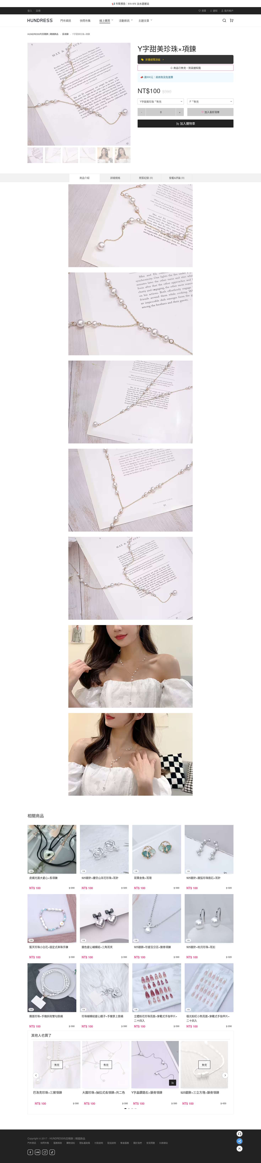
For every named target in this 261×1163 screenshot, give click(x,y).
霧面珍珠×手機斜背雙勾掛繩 (46, 1016)
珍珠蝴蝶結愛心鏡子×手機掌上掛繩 (102, 1016)
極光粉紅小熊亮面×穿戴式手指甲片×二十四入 (208, 1018)
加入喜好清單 (211, 112)
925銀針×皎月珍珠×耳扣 (200, 947)
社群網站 (163, 1142)
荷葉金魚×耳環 (143, 878)
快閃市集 (44, 1142)
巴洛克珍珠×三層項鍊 (47, 1092)
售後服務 (124, 1142)
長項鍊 (65, 33)
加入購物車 (187, 123)
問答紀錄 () (146, 177)
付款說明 (98, 1142)
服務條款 (57, 1142)
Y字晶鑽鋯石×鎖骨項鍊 (146, 1092)
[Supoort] (239, 1134)
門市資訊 (32, 1142)
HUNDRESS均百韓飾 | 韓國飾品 (43, 33)
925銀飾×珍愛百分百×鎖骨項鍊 (152, 947)
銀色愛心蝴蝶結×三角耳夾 (97, 947)
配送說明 (111, 1142)
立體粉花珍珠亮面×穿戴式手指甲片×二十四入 (155, 1018)
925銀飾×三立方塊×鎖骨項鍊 (200, 1092)
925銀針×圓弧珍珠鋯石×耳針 (203, 878)
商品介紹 (84, 177)
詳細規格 (115, 177)
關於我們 (137, 1142)
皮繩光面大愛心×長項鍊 (43, 878)
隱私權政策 (84, 1142)
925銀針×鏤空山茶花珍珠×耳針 (100, 878)
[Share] (239, 1141)
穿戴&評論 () (176, 177)
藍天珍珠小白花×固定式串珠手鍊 (48, 947)
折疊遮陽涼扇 (153, 59)
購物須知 (70, 1142)
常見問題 (150, 1142)
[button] (33, 94)
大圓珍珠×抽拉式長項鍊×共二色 (103, 1092)
